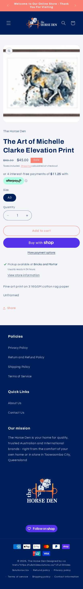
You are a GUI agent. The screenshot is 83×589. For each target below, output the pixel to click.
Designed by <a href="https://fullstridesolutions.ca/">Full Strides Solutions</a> (41, 565)
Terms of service (18, 577)
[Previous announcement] (7, 5)
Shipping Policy (19, 366)
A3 (10, 197)
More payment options (41, 252)
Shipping (26, 166)
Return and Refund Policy (26, 357)
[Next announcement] (75, 5)
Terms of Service (20, 376)
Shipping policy (41, 577)
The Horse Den (37, 561)
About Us (14, 403)
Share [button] (11, 308)
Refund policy (41, 570)
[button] (8, 23)
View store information (24, 275)
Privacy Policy (18, 347)
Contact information (66, 577)
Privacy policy (62, 570)
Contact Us (16, 412)
